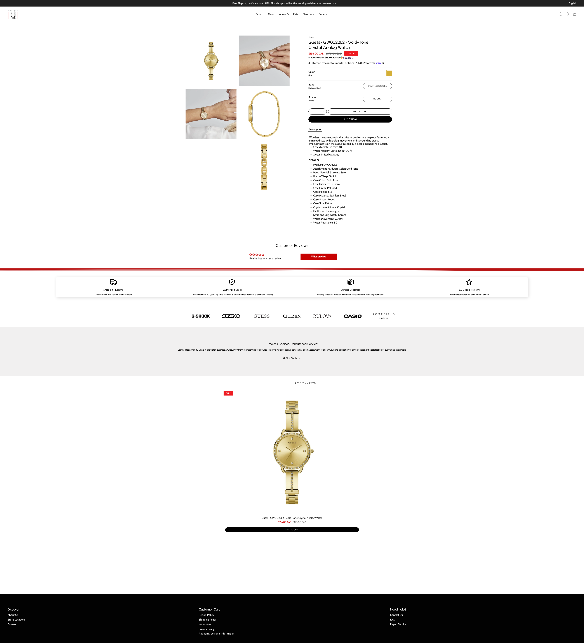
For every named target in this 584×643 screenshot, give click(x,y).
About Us (13, 614)
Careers (12, 624)
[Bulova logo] (322, 316)
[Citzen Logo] (292, 316)
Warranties (205, 624)
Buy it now (350, 119)
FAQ (392, 619)
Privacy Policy (206, 629)
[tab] (315, 129)
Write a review (318, 256)
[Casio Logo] (353, 316)
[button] (259, 14)
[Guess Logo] (261, 316)
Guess (311, 37)
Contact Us (396, 614)
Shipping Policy (207, 619)
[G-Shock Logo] (201, 316)
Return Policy (206, 614)
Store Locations (16, 619)
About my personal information (217, 633)
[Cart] (574, 14)
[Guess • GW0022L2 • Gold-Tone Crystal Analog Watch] (292, 452)
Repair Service (398, 624)
